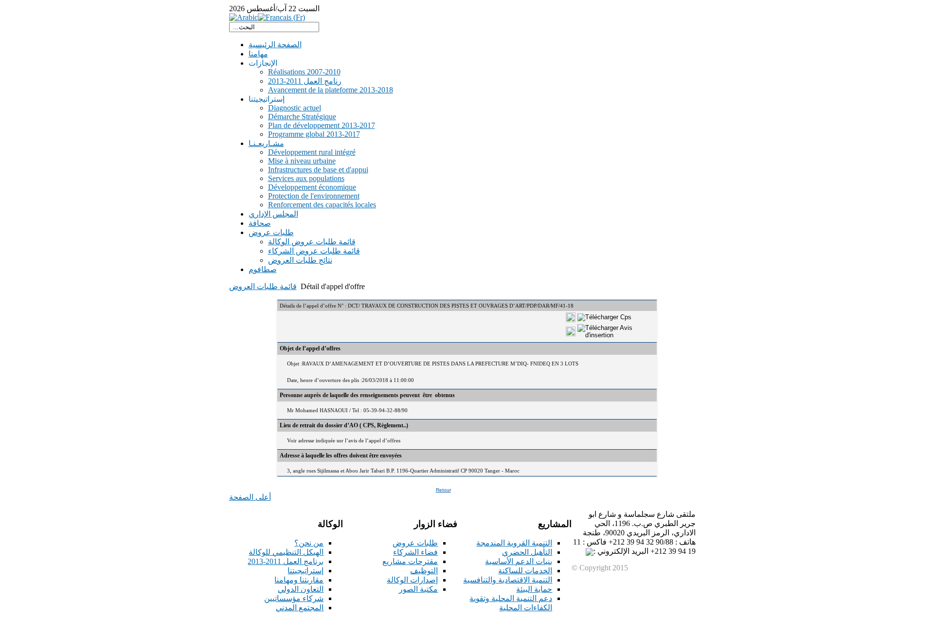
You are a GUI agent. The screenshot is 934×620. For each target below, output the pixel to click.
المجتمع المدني (299, 607)
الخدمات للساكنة (525, 570)
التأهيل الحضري (527, 552)
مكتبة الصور (418, 589)
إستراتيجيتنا (305, 570)
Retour (443, 489)
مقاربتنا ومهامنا (298, 580)
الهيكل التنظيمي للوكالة (286, 552)
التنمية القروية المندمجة (514, 543)
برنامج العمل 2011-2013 (285, 561)
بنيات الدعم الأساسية (518, 561)
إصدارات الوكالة (412, 580)
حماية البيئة (534, 589)
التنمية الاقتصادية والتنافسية (507, 580)
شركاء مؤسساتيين (293, 598)
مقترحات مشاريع (410, 561)
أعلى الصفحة (250, 497)
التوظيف (424, 570)
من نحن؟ (308, 543)
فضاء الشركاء (415, 552)
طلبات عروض (415, 543)
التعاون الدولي (300, 589)
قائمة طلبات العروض (263, 286)
